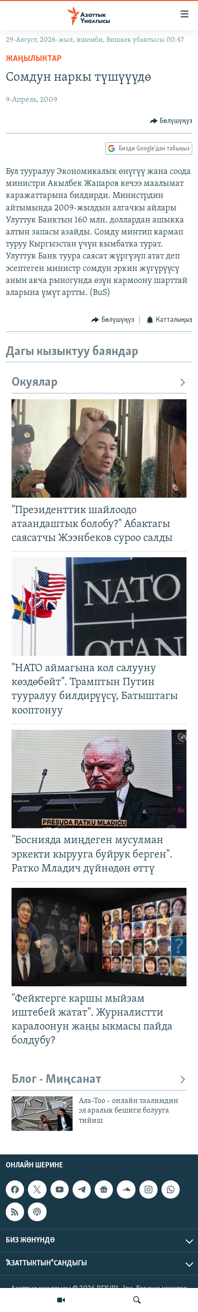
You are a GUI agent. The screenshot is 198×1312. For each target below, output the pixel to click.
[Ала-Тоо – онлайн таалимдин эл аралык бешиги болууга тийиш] (42, 1113)
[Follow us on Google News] (104, 1189)
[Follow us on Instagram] (148, 1189)
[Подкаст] (37, 1211)
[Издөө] (137, 1300)
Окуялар (35, 382)
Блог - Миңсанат (56, 1079)
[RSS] (15, 1211)
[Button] (171, 121)
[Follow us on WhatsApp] (170, 1189)
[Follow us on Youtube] (59, 1189)
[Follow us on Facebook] (15, 1189)
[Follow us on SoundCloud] (126, 1189)
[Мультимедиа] (61, 1300)
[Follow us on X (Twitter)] (37, 1189)
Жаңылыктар (34, 59)
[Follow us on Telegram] (82, 1189)
